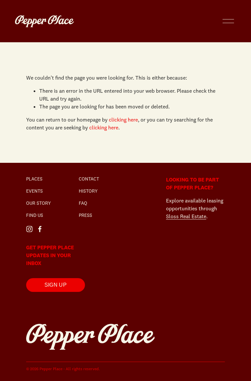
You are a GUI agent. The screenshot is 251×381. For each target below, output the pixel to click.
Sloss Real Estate (186, 216)
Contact (89, 179)
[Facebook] (40, 229)
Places (34, 179)
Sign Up (55, 285)
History (88, 191)
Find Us (34, 215)
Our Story (38, 203)
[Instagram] (29, 229)
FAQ (83, 203)
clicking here (123, 119)
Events (34, 191)
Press (85, 215)
